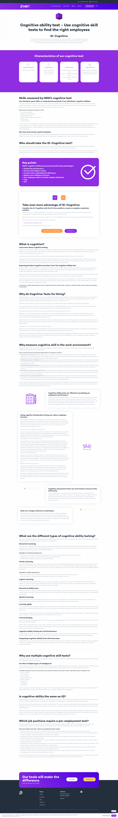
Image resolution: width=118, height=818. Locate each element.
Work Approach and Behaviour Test (33, 223)
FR (97, 6)
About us (42, 802)
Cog (55, 197)
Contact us (89, 6)
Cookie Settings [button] (106, 815)
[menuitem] (56, 6)
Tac (63, 197)
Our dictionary (56, 6)
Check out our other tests (52, 231)
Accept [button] (113, 815)
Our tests (66, 6)
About (79, 6)
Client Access (94, 1)
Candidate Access (84, 1)
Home (41, 794)
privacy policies (16, 816)
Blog (73, 6)
